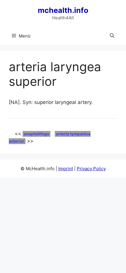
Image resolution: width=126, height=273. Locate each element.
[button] (112, 36)
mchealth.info (63, 10)
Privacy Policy (91, 168)
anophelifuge (36, 134)
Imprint (65, 168)
